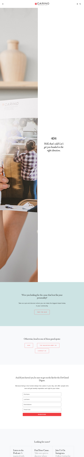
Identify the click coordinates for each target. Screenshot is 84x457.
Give (28, 345)
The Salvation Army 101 (48, 345)
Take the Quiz (42, 312)
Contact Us (42, 351)
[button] (2, 4)
